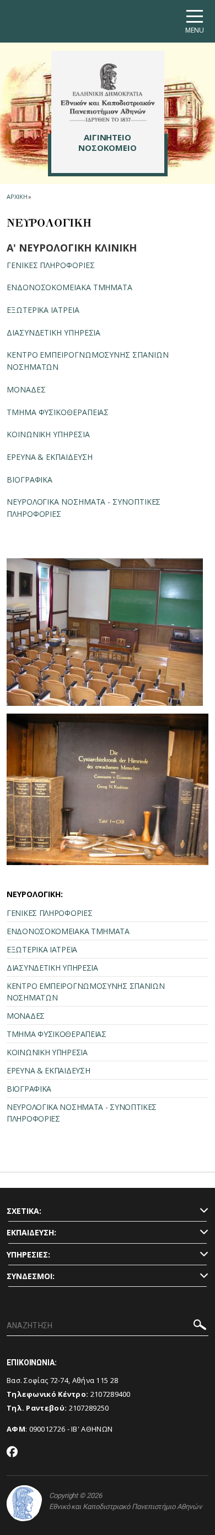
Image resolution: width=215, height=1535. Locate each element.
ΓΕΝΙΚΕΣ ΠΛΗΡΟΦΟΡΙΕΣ (50, 265)
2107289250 (89, 1408)
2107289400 (110, 1394)
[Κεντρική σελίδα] (108, 92)
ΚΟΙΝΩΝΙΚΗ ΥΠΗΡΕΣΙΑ (48, 434)
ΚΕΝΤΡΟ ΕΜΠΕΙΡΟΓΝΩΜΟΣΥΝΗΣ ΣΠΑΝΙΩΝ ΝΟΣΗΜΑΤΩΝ (85, 992)
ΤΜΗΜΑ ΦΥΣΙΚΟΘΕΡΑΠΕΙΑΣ (58, 412)
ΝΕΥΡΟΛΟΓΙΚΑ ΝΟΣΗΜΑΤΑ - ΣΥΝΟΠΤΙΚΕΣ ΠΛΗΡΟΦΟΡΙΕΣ (82, 1113)
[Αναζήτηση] (199, 1326)
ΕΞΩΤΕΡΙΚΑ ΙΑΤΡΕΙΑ (43, 310)
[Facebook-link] (12, 1453)
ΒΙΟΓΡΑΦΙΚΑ (29, 479)
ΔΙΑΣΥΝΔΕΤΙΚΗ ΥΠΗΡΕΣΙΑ (53, 332)
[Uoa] (24, 1503)
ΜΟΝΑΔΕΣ (26, 389)
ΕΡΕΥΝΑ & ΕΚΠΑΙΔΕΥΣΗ (49, 457)
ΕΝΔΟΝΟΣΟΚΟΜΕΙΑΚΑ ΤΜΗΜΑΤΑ (69, 287)
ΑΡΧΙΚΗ (17, 196)
